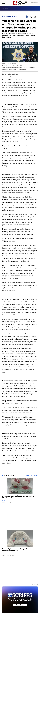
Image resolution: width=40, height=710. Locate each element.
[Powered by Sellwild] (35, 584)
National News (9, 16)
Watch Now (34, 2)
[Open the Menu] (3, 2)
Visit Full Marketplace (32, 475)
